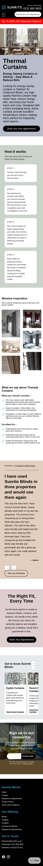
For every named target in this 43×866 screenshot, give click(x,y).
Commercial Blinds (9, 826)
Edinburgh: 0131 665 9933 (12, 844)
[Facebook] (3, 857)
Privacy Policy (7, 802)
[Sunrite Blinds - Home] (12, 7)
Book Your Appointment (21, 639)
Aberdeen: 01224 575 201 (12, 847)
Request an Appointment (12, 799)
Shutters (5, 820)
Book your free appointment (21, 128)
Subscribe (29, 756)
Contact (5, 795)
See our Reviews (16, 573)
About (4, 792)
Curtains (5, 823)
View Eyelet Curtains (15, 712)
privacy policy (28, 763)
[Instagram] (8, 857)
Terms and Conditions (10, 805)
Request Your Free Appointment (28, 14)
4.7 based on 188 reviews (24, 466)
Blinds (4, 817)
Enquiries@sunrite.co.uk (12, 841)
